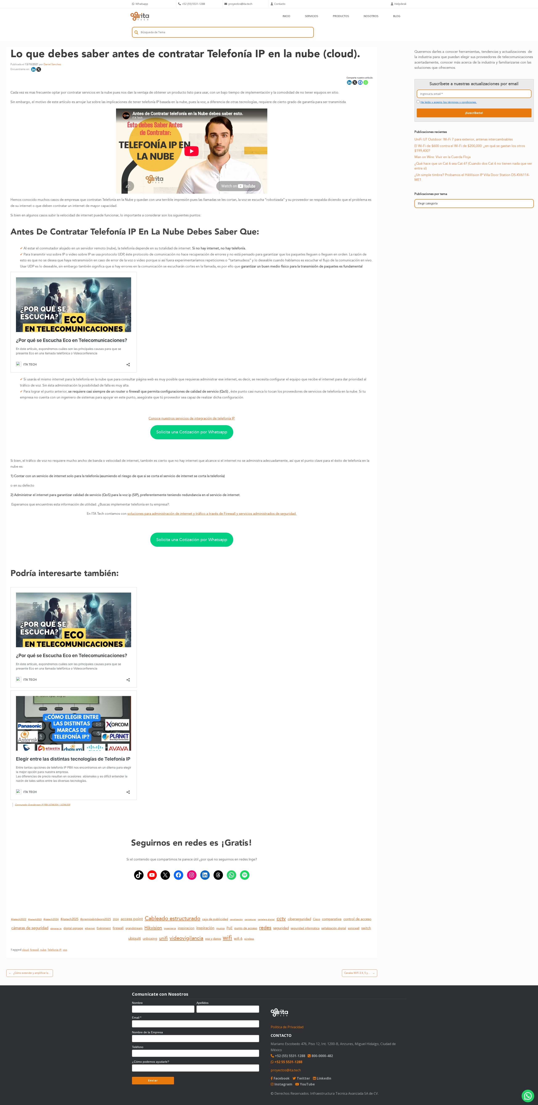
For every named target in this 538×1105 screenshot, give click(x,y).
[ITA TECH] (139, 16)
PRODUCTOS (341, 16)
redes (265, 928)
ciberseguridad (299, 919)
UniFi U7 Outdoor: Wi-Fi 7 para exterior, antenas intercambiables (463, 139)
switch (366, 928)
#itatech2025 (69, 919)
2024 (116, 919)
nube (43, 950)
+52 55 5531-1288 (288, 1062)
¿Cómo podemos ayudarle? (150, 1061)
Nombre (137, 1002)
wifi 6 (238, 938)
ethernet (90, 928)
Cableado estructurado (172, 918)
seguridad (281, 928)
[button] (528, 1096)
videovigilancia (186, 938)
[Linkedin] (33, 69)
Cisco (316, 919)
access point (132, 919)
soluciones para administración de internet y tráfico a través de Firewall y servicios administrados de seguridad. (212, 513)
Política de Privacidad (287, 1027)
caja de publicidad (215, 919)
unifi (163, 938)
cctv (281, 918)
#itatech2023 (35, 919)
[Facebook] (360, 82)
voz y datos (213, 938)
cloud (25, 950)
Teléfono (137, 1047)
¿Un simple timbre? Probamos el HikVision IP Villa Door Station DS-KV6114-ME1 (472, 177)
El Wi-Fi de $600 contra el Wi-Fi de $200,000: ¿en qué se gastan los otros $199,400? (469, 148)
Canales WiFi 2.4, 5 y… (359, 973)
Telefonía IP (54, 950)
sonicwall (353, 928)
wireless (249, 939)
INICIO (286, 16)
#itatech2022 (18, 919)
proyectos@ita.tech (286, 1070)
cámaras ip (56, 928)
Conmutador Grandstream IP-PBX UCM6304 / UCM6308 (42, 804)
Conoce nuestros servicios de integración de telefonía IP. (192, 418)
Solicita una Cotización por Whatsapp (191, 432)
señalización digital (333, 928)
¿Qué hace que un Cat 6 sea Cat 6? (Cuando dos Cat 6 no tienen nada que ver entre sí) (473, 166)
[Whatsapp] (365, 82)
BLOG (396, 16)
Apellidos (202, 1002)
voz (65, 950)
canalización (236, 919)
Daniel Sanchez (52, 64)
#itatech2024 (51, 919)
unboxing (150, 938)
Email (136, 1017)
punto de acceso (245, 928)
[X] (38, 69)
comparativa (332, 919)
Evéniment (104, 928)
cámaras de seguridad (29, 928)
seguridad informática (305, 928)
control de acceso (357, 919)
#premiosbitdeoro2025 (95, 919)
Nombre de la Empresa (147, 1032)
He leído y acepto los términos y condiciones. (449, 102)
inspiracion (186, 928)
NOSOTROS (371, 16)
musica (220, 928)
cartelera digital (266, 919)
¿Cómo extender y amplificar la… (30, 973)
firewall (118, 928)
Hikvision (153, 928)
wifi (227, 938)
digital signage (73, 928)
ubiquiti (134, 939)
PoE (229, 928)
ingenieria (170, 928)
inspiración (205, 928)
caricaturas (250, 919)
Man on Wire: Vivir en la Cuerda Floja (442, 157)
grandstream (133, 928)
